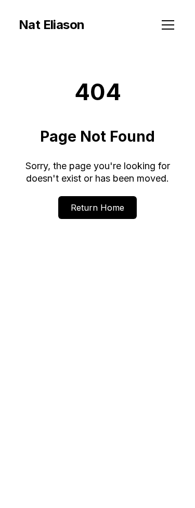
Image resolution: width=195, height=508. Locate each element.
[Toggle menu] (168, 25)
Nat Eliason (51, 24)
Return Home (97, 207)
